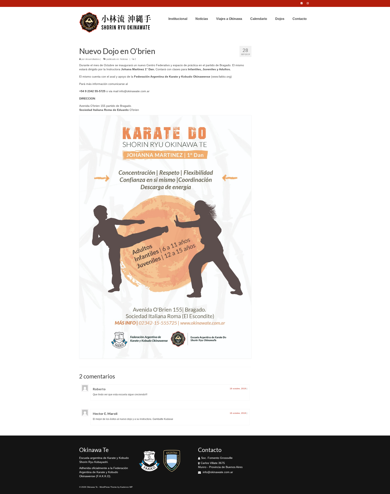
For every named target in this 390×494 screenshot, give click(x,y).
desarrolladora (92, 59)
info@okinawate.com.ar (217, 472)
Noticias (124, 59)
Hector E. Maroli (105, 413)
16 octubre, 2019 (238, 388)
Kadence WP (126, 487)
